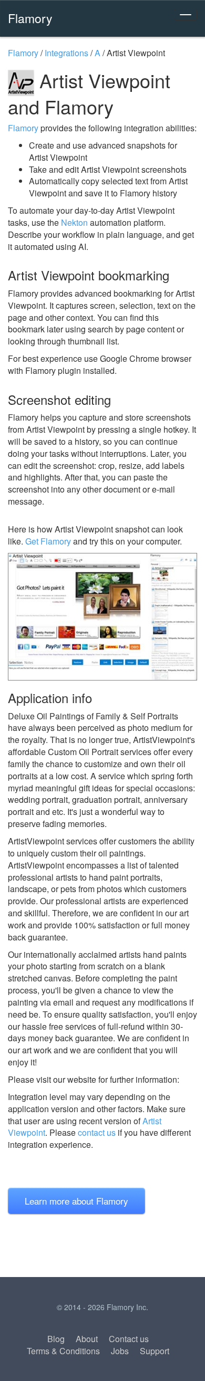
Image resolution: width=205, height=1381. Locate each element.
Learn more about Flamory (76, 1200)
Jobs (120, 1351)
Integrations (66, 53)
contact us (97, 1132)
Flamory (30, 17)
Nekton (74, 222)
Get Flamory (48, 541)
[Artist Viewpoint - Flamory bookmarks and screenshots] (102, 617)
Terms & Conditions (63, 1351)
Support (154, 1351)
